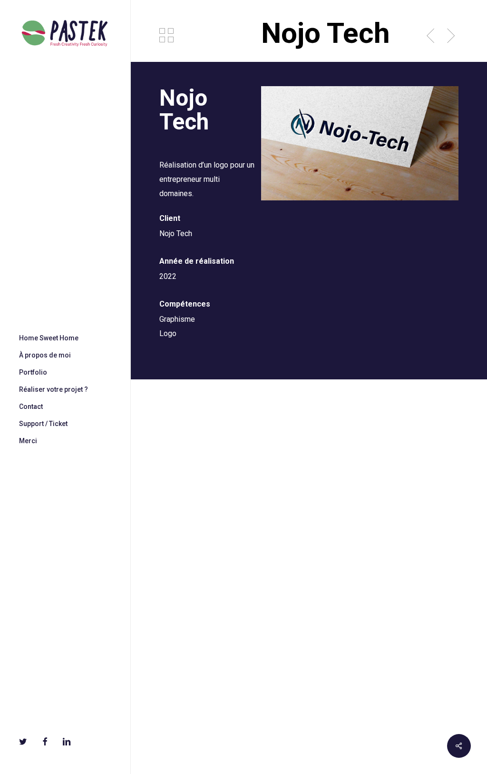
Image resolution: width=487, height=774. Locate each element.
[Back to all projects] (166, 35)
